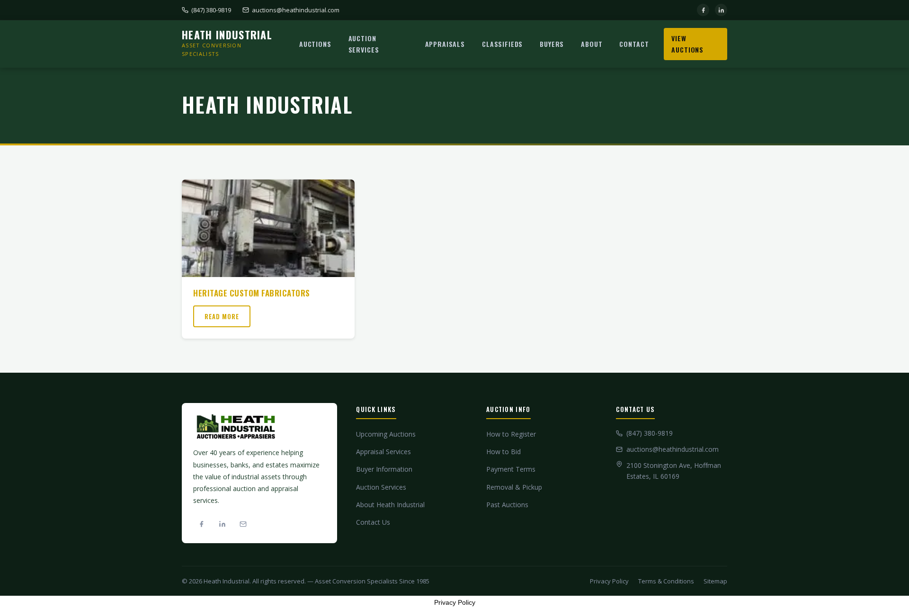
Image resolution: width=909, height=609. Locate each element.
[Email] (243, 524)
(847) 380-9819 (211, 10)
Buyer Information (384, 469)
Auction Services (363, 43)
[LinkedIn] (721, 10)
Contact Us (373, 522)
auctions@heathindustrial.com (295, 10)
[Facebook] (703, 10)
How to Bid (503, 451)
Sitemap (715, 581)
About (591, 44)
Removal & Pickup (514, 487)
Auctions (315, 44)
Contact (634, 44)
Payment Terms (510, 469)
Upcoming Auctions (386, 434)
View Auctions (687, 43)
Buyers (552, 44)
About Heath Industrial (390, 504)
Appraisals (445, 44)
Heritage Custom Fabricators (251, 293)
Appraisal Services (383, 451)
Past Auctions (507, 504)
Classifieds (502, 44)
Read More (222, 316)
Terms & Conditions (666, 581)
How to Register (511, 434)
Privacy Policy (609, 581)
